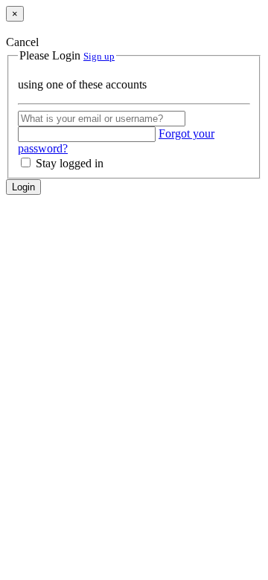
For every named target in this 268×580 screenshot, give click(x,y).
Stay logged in (68, 163)
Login (23, 187)
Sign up (99, 56)
